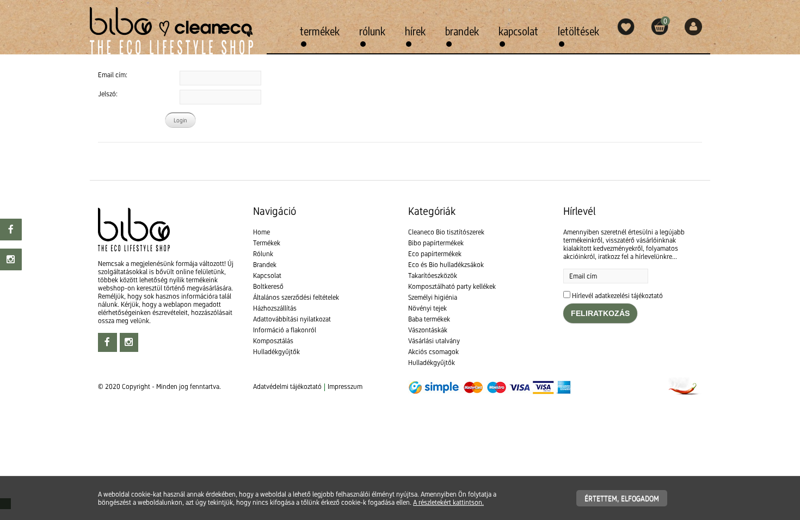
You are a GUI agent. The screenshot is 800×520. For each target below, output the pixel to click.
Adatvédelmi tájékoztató (287, 386)
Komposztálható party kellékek (452, 286)
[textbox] (400, 167)
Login (180, 120)
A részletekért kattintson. (448, 502)
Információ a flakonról (284, 330)
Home (261, 232)
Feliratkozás (600, 313)
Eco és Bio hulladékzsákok (446, 265)
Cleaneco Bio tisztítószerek (446, 232)
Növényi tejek (427, 308)
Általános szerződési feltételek (296, 297)
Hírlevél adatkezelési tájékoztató (617, 296)
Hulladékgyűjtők (276, 352)
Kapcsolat (518, 31)
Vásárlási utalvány (434, 341)
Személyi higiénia (432, 297)
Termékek (320, 31)
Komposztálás (273, 341)
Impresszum (345, 386)
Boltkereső (268, 286)
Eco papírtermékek (434, 254)
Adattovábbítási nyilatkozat (292, 319)
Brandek (462, 31)
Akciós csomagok (433, 352)
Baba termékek (429, 319)
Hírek (415, 31)
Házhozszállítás (275, 308)
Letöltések (578, 31)
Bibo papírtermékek (436, 243)
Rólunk (372, 31)
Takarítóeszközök (432, 275)
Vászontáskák (427, 330)
